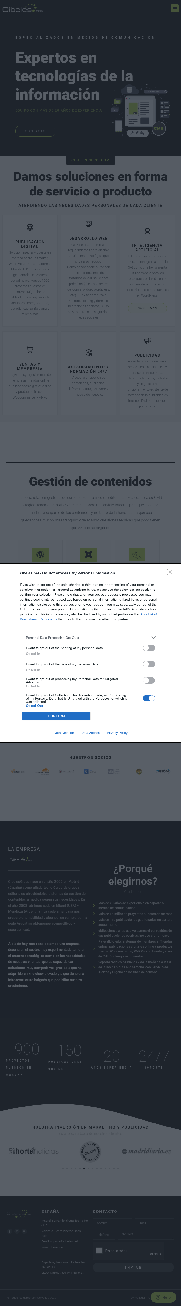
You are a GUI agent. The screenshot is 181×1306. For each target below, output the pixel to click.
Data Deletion (64, 733)
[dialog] (90, 653)
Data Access (90, 733)
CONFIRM (56, 716)
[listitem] (90, 637)
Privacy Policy (117, 733)
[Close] (171, 573)
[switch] (149, 648)
